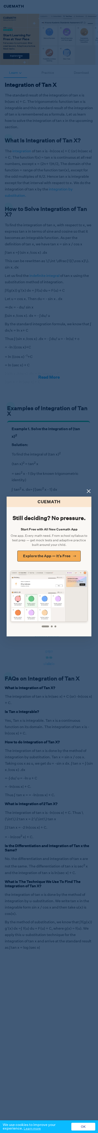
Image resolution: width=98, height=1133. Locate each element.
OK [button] (83, 1127)
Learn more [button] (32, 1128)
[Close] (88, 491)
